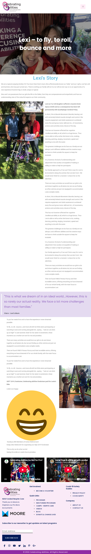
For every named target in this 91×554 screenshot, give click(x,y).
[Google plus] (34, 545)
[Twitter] (19, 545)
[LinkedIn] (24, 545)
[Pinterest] (29, 545)
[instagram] (9, 545)
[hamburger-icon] (82, 6)
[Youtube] (14, 545)
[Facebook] (4, 545)
